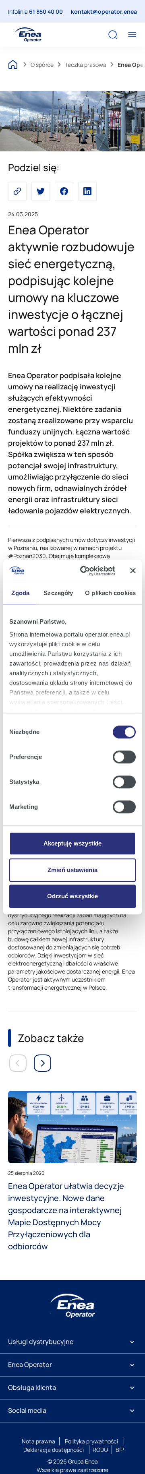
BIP (120, 1449)
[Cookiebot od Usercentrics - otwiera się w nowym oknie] (85, 571)
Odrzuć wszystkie (72, 896)
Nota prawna (38, 1441)
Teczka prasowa (85, 64)
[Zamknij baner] (133, 571)
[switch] (124, 756)
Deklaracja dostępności (53, 1449)
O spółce (42, 64)
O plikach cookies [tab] (110, 592)
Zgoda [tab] (20, 592)
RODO (100, 1449)
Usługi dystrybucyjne (40, 1341)
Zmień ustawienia (72, 869)
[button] (17, 191)
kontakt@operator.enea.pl (107, 11)
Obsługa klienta (32, 1387)
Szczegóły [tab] (58, 592)
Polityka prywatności (91, 1441)
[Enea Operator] (28, 34)
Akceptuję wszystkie (73, 843)
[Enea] (72, 1306)
